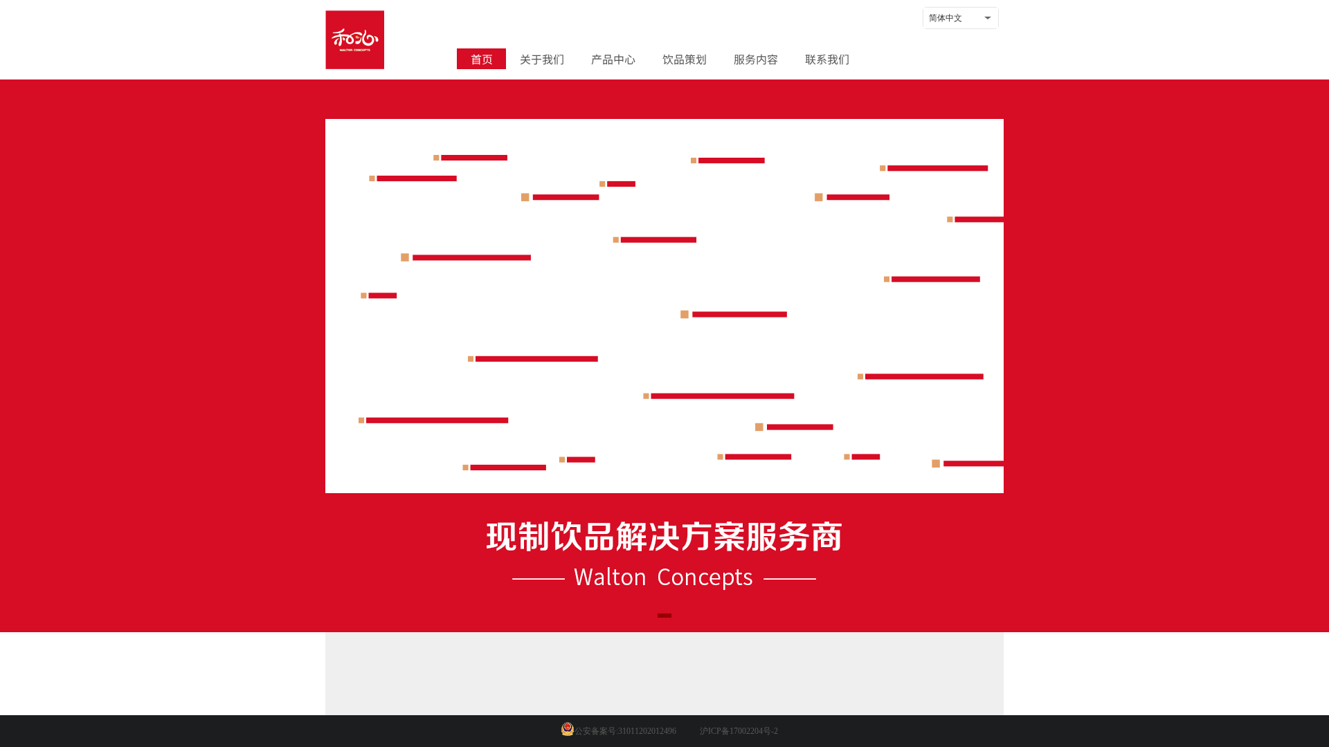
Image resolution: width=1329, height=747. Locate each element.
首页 (482, 58)
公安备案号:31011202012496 (625, 731)
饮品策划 (684, 58)
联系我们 (827, 58)
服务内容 (756, 58)
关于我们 (542, 58)
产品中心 (613, 58)
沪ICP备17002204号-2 (739, 731)
